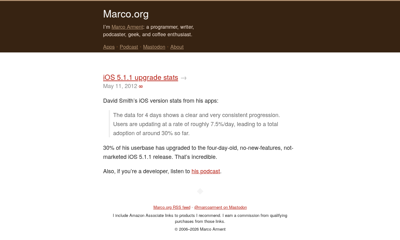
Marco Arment (127, 26)
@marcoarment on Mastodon (220, 207)
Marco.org (126, 13)
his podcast (206, 171)
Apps (109, 46)
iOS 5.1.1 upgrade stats (140, 77)
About (177, 46)
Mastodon (154, 46)
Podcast (129, 46)
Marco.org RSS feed (171, 207)
